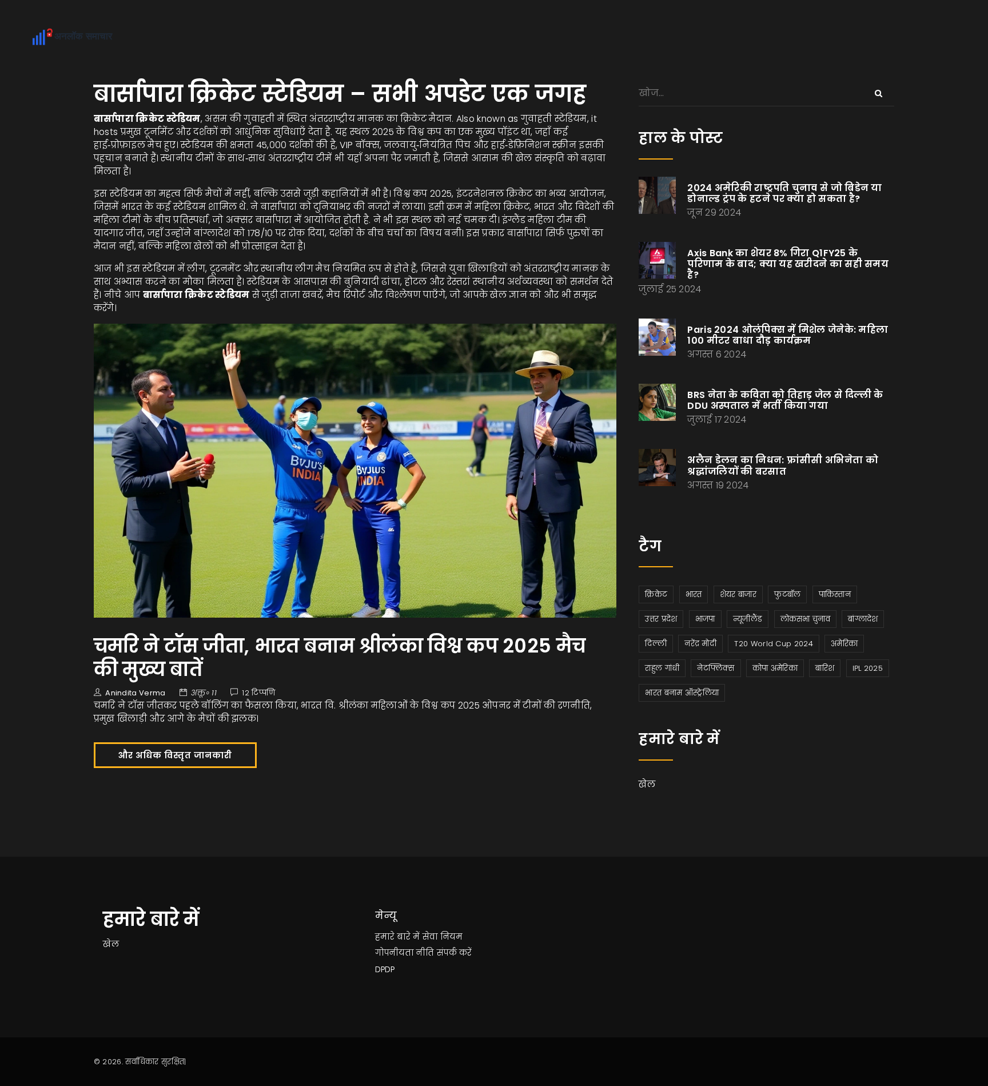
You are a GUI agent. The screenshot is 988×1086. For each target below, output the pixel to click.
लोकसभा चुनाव (805, 619)
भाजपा (705, 619)
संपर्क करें (454, 952)
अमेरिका (844, 643)
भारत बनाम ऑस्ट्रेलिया (682, 692)
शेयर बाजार (738, 594)
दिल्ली (656, 643)
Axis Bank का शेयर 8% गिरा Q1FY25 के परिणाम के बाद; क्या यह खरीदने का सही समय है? (788, 263)
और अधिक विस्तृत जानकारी (175, 755)
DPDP (385, 969)
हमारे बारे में (397, 936)
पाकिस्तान (835, 594)
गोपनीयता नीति (404, 952)
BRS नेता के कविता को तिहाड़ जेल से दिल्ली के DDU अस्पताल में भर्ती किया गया (785, 400)
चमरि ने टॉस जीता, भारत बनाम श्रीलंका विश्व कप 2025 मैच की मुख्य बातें (339, 657)
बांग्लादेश (863, 619)
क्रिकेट (656, 594)
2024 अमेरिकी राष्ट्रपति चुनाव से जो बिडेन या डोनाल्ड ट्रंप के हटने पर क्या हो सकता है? (784, 193)
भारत (694, 594)
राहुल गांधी (662, 668)
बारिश (824, 668)
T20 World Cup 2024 (773, 643)
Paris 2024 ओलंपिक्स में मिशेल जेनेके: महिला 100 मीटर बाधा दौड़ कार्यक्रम (787, 335)
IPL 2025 (867, 668)
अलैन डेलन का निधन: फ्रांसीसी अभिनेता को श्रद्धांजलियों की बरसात (782, 466)
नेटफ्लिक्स (715, 668)
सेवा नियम (443, 936)
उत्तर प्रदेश (661, 619)
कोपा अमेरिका (775, 668)
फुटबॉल (787, 594)
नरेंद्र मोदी (700, 643)
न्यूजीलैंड (747, 619)
